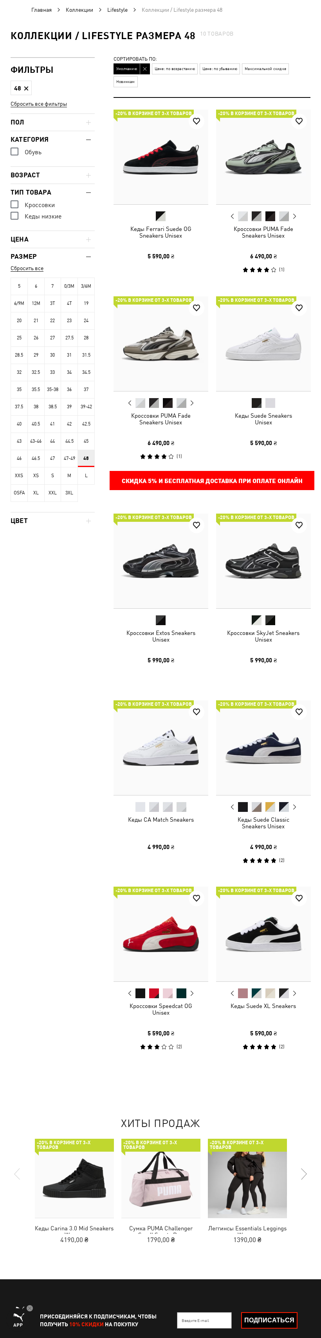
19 (86, 303)
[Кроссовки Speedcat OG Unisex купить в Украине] (161, 934)
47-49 (69, 458)
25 (19, 338)
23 (69, 320)
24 (86, 320)
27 (52, 338)
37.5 (19, 406)
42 (69, 424)
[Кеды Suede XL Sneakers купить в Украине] (263, 934)
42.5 (86, 424)
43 (19, 441)
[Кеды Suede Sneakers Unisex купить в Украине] (263, 343)
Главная (41, 10)
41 (52, 424)
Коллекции (79, 10)
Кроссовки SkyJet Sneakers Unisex (263, 636)
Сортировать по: (135, 59)
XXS (19, 475)
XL (36, 493)
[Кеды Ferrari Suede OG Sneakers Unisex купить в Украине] (161, 157)
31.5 (86, 355)
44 (52, 441)
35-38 (52, 389)
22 (52, 320)
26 (36, 338)
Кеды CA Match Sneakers (161, 819)
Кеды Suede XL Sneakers (263, 1006)
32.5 (36, 372)
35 (19, 389)
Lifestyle (117, 10)
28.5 (19, 355)
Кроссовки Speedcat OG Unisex (161, 1009)
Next (294, 216)
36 (69, 389)
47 (52, 458)
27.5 (69, 338)
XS (36, 475)
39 (69, 406)
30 (52, 355)
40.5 (36, 424)
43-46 (35, 441)
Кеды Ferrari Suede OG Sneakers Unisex (160, 232)
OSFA (19, 493)
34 (69, 372)
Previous (232, 216)
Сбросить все (27, 268)
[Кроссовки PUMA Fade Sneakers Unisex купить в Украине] (263, 157)
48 (86, 458)
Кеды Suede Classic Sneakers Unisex (263, 822)
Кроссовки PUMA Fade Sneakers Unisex (263, 232)
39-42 (86, 406)
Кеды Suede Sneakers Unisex (263, 418)
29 (36, 355)
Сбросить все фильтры (39, 104)
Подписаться (269, 1320)
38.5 (53, 406)
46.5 (36, 458)
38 (36, 406)
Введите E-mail (195, 1320)
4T (69, 303)
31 (69, 355)
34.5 (86, 372)
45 (86, 441)
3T (52, 303)
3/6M (86, 286)
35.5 (36, 389)
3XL (69, 493)
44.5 (69, 441)
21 (36, 320)
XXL (53, 493)
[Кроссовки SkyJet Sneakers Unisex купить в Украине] (263, 561)
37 (86, 389)
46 (19, 458)
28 (86, 338)
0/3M (69, 286)
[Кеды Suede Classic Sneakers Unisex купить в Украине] (263, 747)
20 (19, 320)
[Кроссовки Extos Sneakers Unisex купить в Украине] (161, 561)
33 (52, 372)
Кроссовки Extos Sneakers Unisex (160, 636)
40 (19, 424)
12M (36, 303)
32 (19, 372)
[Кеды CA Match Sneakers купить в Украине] (161, 747)
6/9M (19, 303)
